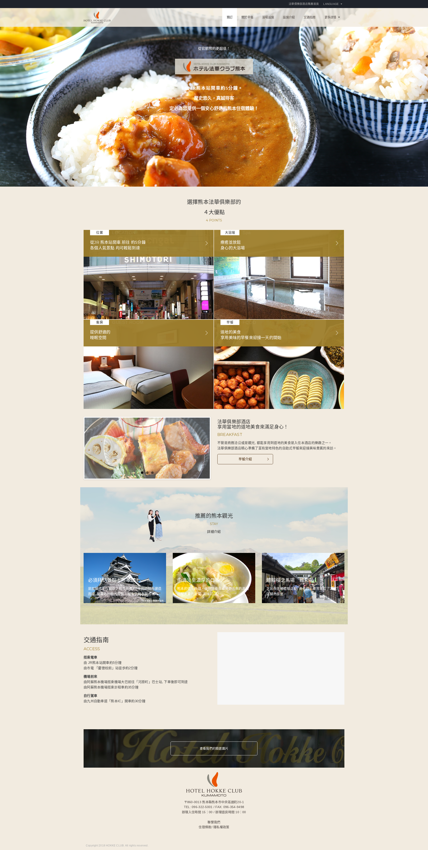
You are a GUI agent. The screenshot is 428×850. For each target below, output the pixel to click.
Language (331, 4)
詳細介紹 (214, 531)
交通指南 (309, 17)
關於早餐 (247, 17)
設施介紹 (289, 17)
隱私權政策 (221, 827)
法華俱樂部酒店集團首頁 (304, 4)
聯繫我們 (214, 822)
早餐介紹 (245, 459)
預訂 (230, 17)
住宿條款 (205, 827)
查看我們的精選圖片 (214, 748)
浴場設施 (268, 17)
